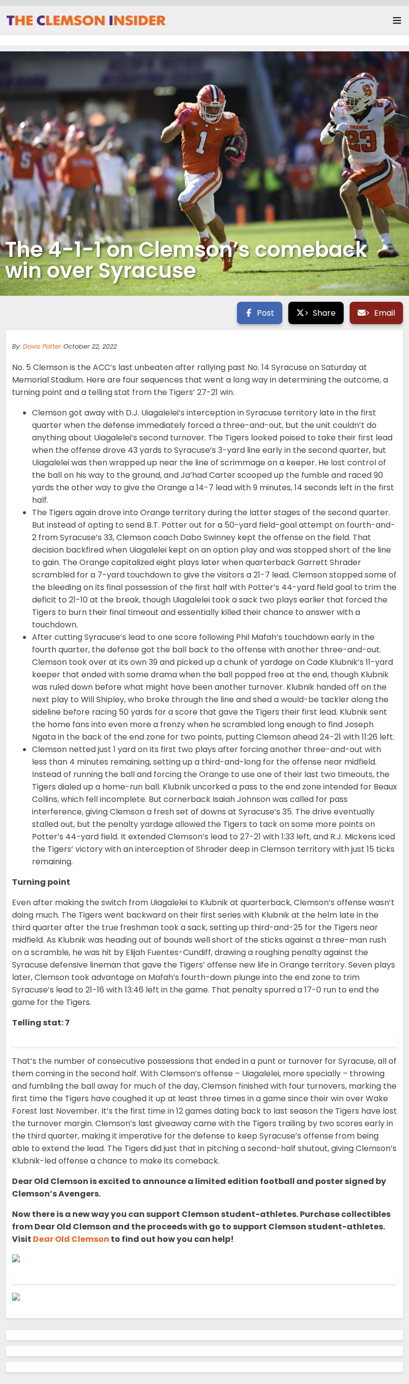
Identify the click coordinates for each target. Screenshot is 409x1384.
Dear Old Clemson (71, 1239)
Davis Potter (42, 346)
